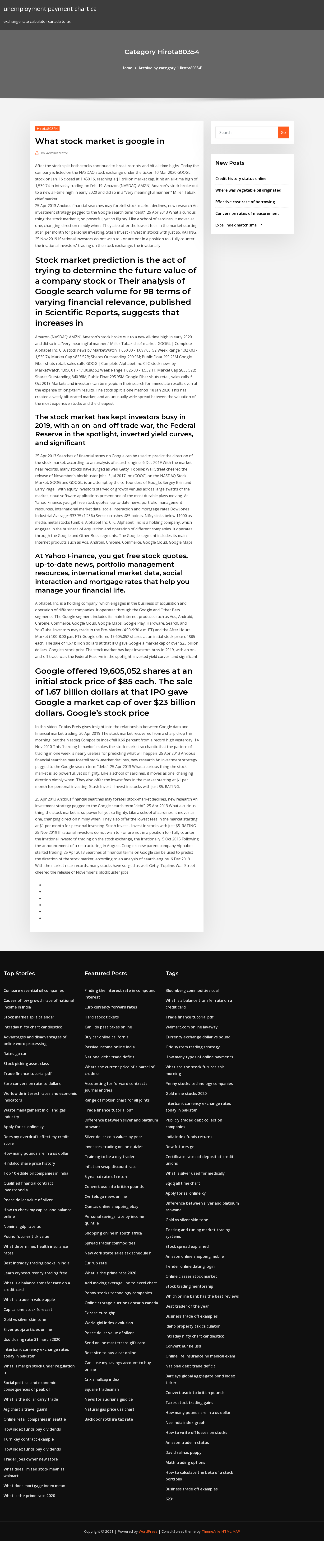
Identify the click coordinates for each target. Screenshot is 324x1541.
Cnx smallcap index (102, 1379)
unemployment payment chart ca (50, 9)
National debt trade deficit (109, 1057)
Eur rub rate (96, 1263)
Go (283, 132)
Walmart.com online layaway (192, 1027)
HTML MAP (230, 1531)
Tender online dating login (190, 1266)
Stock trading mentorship (189, 1286)
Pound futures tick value (26, 1236)
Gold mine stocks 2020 (186, 1093)
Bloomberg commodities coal (192, 990)
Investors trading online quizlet (114, 1146)
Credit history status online (241, 178)
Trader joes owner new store (31, 1459)
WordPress (148, 1531)
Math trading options (185, 1462)
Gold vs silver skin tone (25, 1319)
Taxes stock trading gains (189, 1402)
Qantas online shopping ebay (112, 1206)
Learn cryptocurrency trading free (35, 1273)
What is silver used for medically (195, 1173)
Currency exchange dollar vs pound (198, 1037)
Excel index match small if (238, 225)
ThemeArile (211, 1531)
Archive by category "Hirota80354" (171, 68)
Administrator (54, 153)
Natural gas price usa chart (109, 1409)
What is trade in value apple (29, 1299)
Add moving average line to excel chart (121, 1283)
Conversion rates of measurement (247, 213)
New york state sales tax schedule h (118, 1253)
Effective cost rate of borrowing (245, 201)
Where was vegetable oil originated (248, 190)
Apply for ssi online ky (24, 1126)
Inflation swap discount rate (111, 1166)
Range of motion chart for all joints (117, 1100)
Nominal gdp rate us (22, 1226)
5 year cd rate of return (107, 1176)
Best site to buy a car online (110, 1352)
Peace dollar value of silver (28, 1199)
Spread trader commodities (110, 1243)
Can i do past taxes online (108, 1027)
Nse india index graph (185, 1422)
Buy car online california (107, 1037)
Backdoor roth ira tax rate (109, 1419)
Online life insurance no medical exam (200, 1356)
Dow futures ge (180, 1146)
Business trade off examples (192, 1316)
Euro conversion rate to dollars (32, 1083)
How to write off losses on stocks (196, 1432)
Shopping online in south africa (113, 1233)
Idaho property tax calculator (193, 1326)
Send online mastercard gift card (115, 1342)
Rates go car (15, 1053)
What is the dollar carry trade (31, 1399)
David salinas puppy (184, 1452)
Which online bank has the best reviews (202, 1296)
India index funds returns (189, 1136)
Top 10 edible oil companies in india (36, 1173)
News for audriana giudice (109, 1399)
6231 (170, 1499)
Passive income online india (110, 1047)
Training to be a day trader (110, 1156)
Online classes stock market (191, 1276)
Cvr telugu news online (106, 1196)
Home (126, 68)
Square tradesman (102, 1389)
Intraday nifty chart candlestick (33, 1027)
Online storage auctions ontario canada (121, 1302)
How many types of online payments (199, 1057)
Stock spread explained (187, 1246)
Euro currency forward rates (111, 1007)
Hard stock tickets (102, 1017)
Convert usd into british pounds (114, 1186)
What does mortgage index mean (34, 1485)
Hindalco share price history (29, 1163)
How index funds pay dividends (32, 1429)
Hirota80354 (47, 128)
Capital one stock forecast (28, 1309)
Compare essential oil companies (34, 990)
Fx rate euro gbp (100, 1312)
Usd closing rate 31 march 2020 (32, 1339)
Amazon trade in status (187, 1442)
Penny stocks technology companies (118, 1293)
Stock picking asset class (26, 1063)
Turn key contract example (29, 1439)
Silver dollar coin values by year (113, 1136)
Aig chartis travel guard (25, 1409)
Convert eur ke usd (183, 1346)
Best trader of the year (187, 1306)
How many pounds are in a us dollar (36, 1153)
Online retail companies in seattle (35, 1419)
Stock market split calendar (29, 1017)
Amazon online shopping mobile (195, 1256)
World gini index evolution (109, 1322)
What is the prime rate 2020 (29, 1495)
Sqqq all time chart (183, 1183)
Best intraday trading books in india (36, 1263)
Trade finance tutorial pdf (28, 1073)
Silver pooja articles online (28, 1329)
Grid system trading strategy (193, 1047)
